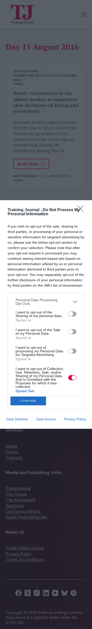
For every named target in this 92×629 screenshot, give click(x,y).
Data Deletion (17, 419)
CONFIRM (28, 400)
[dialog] (46, 314)
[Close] (82, 210)
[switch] (72, 314)
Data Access (46, 419)
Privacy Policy (75, 419)
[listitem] (46, 301)
